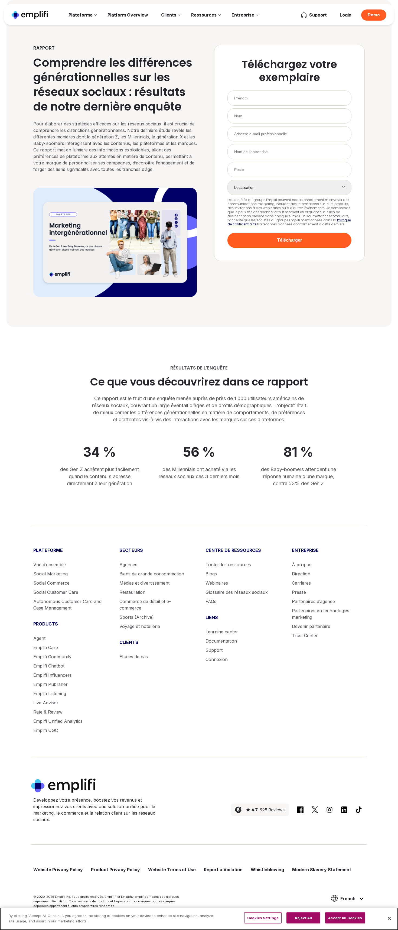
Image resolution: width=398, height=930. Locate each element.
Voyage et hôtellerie (139, 626)
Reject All (303, 918)
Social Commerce (51, 583)
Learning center (221, 631)
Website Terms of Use (172, 869)
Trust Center (305, 635)
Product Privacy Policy (115, 869)
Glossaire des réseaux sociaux (236, 592)
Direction (301, 573)
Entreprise (242, 15)
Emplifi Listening (49, 693)
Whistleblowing (267, 869)
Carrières (301, 583)
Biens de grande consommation (151, 573)
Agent (39, 638)
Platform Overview (127, 15)
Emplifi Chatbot (48, 666)
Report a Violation (223, 869)
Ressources (204, 15)
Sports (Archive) (136, 617)
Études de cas (133, 656)
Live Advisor (45, 702)
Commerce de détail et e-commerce (145, 605)
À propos (301, 564)
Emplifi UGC (45, 730)
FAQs (210, 601)
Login (345, 15)
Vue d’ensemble (49, 564)
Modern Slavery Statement (321, 869)
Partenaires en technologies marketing (320, 614)
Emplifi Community (52, 656)
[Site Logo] (30, 15)
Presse (299, 592)
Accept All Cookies (345, 918)
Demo (374, 14)
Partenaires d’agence (313, 601)
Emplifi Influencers (52, 675)
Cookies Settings (263, 918)
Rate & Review (48, 712)
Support (214, 650)
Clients (168, 15)
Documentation (221, 641)
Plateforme (80, 15)
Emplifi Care (45, 647)
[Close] (389, 918)
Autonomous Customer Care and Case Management (67, 605)
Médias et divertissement (144, 583)
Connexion (216, 659)
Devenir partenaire (311, 626)
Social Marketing (50, 573)
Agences (128, 564)
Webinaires (216, 583)
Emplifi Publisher (50, 684)
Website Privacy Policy (58, 869)
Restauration (132, 592)
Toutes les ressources (228, 564)
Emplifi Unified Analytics (58, 721)
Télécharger (289, 240)
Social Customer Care (55, 592)
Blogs (211, 573)
